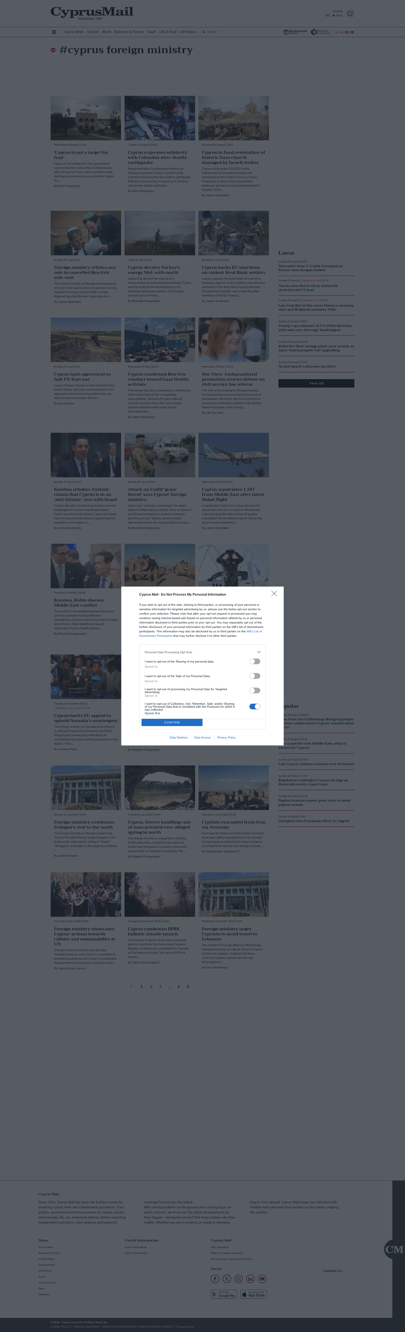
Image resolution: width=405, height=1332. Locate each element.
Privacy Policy (226, 737)
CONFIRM (172, 722)
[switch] (254, 661)
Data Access (202, 737)
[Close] (275, 595)
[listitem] (202, 652)
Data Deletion (179, 737)
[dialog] (202, 666)
